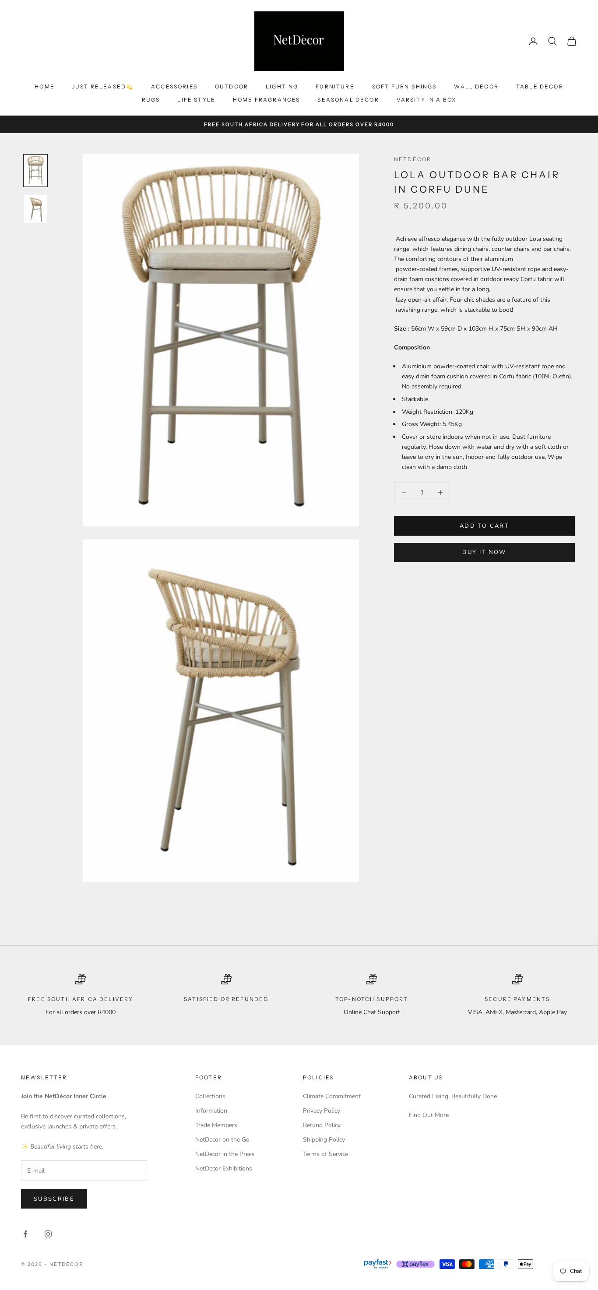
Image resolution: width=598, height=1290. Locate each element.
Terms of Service (325, 1154)
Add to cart (484, 526)
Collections (210, 1096)
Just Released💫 (103, 86)
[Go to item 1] (35, 170)
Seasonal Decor (348, 99)
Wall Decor (476, 86)
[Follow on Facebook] (25, 1234)
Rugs (151, 99)
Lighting (282, 86)
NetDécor (412, 159)
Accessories (174, 86)
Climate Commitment (332, 1096)
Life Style (196, 99)
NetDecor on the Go (222, 1139)
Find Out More (429, 1115)
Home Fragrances (266, 99)
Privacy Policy (321, 1111)
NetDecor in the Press (225, 1154)
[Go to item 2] (35, 209)
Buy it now (484, 553)
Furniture (335, 86)
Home (45, 86)
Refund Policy (322, 1125)
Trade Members (216, 1125)
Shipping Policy (324, 1139)
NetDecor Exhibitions (223, 1168)
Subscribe (54, 1199)
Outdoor (231, 86)
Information (211, 1111)
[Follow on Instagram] (48, 1234)
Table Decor (539, 86)
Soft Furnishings (404, 86)
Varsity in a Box (427, 99)
